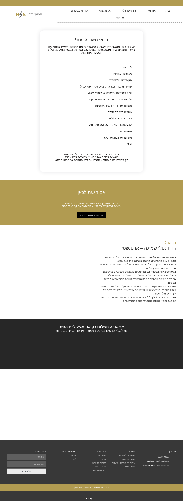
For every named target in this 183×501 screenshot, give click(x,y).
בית (168, 10)
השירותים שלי (130, 10)
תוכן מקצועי (105, 10)
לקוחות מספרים (80, 10)
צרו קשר (119, 17)
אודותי (152, 10)
